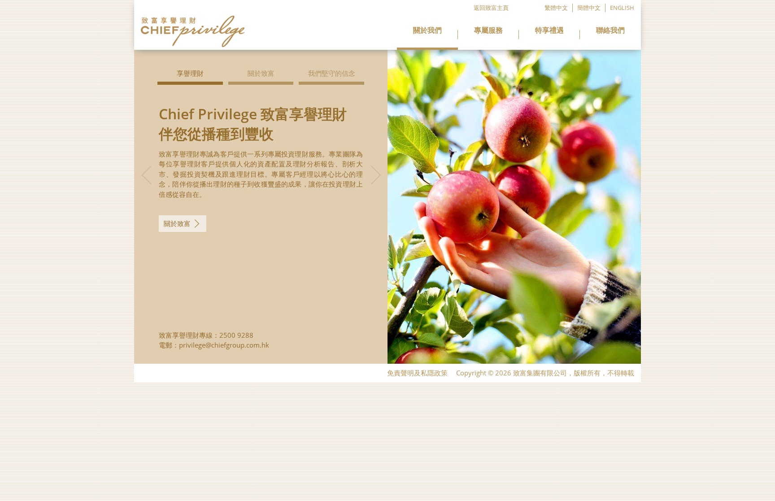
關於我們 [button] (427, 30)
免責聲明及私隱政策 (417, 372)
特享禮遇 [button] (549, 30)
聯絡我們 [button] (610, 30)
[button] (146, 186)
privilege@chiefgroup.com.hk (224, 344)
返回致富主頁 (491, 8)
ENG (622, 8)
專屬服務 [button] (488, 30)
